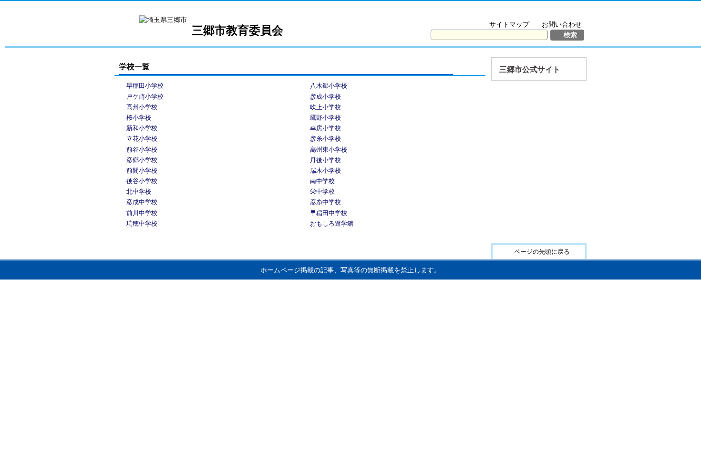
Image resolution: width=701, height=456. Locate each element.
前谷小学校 (141, 149)
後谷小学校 (141, 181)
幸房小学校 (325, 128)
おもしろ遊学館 (331, 223)
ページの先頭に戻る (542, 251)
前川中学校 (141, 213)
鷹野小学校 (325, 117)
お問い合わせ (562, 24)
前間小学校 (141, 170)
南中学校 (322, 181)
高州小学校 (141, 107)
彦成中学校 (141, 202)
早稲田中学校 (328, 213)
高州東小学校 (328, 149)
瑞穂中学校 (141, 223)
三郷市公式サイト (529, 69)
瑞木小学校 (325, 170)
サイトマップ (509, 24)
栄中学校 (322, 191)
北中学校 (138, 191)
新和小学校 (141, 128)
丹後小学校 (325, 160)
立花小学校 (141, 138)
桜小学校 (138, 117)
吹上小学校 (325, 107)
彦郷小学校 (141, 160)
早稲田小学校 (145, 85)
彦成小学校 (325, 96)
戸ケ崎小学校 (145, 96)
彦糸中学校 (325, 202)
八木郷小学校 (328, 85)
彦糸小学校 (325, 138)
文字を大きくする (490, 12)
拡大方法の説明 (555, 12)
